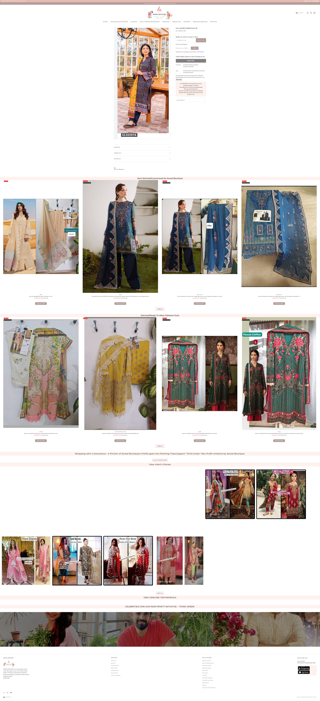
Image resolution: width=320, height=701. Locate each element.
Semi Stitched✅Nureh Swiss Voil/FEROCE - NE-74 (40, 296)
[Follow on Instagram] (7, 692)
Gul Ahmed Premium (188, 72)
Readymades (205, 683)
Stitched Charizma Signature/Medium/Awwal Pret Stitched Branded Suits (120, 433)
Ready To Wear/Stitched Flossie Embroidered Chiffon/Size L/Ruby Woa (199, 433)
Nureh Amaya (199, 294)
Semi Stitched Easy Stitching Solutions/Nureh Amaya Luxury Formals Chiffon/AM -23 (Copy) (199, 296)
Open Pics (105, 21)
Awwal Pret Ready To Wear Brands (119, 21)
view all (160, 593)
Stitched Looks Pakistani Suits (200, 21)
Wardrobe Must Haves (207, 680)
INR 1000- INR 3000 (188, 66)
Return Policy (114, 668)
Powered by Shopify (312, 697)
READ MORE (6, 678)
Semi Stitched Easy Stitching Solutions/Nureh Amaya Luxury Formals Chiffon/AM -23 (279, 296)
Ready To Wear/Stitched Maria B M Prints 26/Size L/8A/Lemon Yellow (41, 433)
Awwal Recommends (207, 678)
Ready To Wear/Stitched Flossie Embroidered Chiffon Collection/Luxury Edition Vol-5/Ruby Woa (279, 433)
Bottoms (204, 685)
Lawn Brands (134, 21)
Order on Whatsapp (119, 169)
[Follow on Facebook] (4, 692)
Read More (179, 79)
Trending (204, 675)
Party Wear (205, 673)
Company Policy (115, 665)
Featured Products (206, 665)
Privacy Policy (114, 673)
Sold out (190, 60)
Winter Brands (166, 21)
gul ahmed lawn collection (198, 71)
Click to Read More (160, 460)
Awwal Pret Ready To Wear (120, 431)
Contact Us (113, 660)
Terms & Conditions (115, 675)
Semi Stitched (187, 21)
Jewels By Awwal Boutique (209, 687)
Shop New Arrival (206, 660)
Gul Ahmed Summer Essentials (190, 64)
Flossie (199, 431)
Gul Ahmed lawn (187, 71)
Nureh (41, 294)
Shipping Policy (114, 670)
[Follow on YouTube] (11, 692)
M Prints (41, 431)
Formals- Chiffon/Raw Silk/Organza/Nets (150, 21)
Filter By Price (213, 21)
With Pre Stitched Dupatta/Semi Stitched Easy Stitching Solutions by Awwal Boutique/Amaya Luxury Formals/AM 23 (120, 296)
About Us (113, 663)
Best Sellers (205, 670)
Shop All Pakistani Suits (208, 663)
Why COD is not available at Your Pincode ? (190, 52)
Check (194, 48)
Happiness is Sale (176, 21)
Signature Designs (206, 668)
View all (160, 309)
